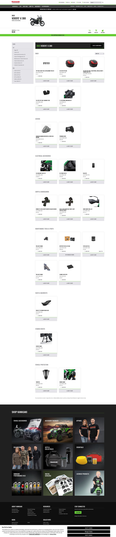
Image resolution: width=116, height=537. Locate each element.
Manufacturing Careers (31, 513)
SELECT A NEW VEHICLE (97, 45)
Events (28, 522)
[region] (58, 531)
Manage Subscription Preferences (81, 516)
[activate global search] (103, 2)
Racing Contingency (62, 509)
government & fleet (79, 6)
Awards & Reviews (15, 522)
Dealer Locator (46, 522)
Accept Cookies (88, 528)
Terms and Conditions (34, 534)
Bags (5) (16, 50)
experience (72, 6)
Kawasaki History (15, 509)
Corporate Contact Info (47, 509)
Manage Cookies (88, 532)
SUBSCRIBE (78, 512)
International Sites (15, 512)
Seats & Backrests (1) (19, 60)
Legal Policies (30, 510)
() (68, 2)
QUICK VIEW (40, 76)
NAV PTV (31, 6)
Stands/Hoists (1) (18, 63)
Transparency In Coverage (32, 515)
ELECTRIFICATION (45, 6)
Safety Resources (46, 512)
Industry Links (61, 510)
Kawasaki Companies (15, 510)
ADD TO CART (46, 81)
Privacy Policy (53, 534)
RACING (95, 6)
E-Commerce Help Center (63, 513)
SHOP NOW (74, 9)
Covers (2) (16, 52)
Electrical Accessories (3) (19, 54)
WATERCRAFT (37, 6)
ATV (20, 6)
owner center (89, 6)
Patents (60, 512)
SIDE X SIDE (25, 6)
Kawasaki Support (46, 510)
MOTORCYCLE (15, 6)
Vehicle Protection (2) (19, 65)
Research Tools (100, 6)
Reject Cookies (88, 535)
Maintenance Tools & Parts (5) (21, 58)
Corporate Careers (30, 512)
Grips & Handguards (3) (19, 56)
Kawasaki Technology (31, 509)
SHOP (85, 6)
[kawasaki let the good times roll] (16, 2)
